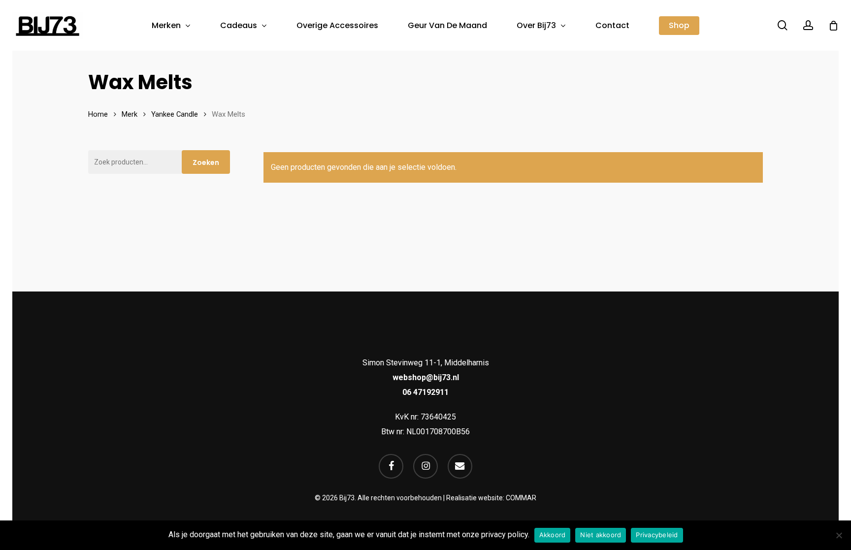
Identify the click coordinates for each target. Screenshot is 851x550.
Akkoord (552, 535)
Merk (129, 114)
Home (98, 114)
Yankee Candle (174, 114)
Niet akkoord (600, 535)
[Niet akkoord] (839, 535)
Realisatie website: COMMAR (491, 498)
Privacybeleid (657, 535)
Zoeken (206, 162)
